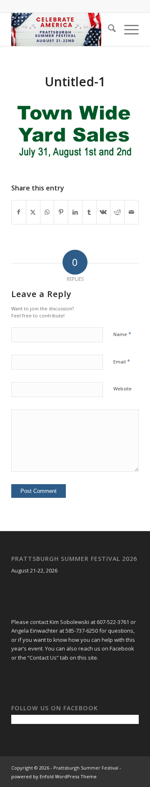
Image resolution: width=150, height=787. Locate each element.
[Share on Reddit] (117, 212)
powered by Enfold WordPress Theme (54, 776)
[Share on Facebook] (19, 212)
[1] (62, 29)
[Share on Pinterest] (61, 212)
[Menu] (127, 29)
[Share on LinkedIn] (75, 212)
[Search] (108, 29)
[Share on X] (33, 212)
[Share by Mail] (131, 212)
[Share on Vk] (103, 212)
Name (122, 334)
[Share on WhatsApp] (47, 212)
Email (121, 361)
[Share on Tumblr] (89, 212)
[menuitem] (108, 29)
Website (122, 388)
